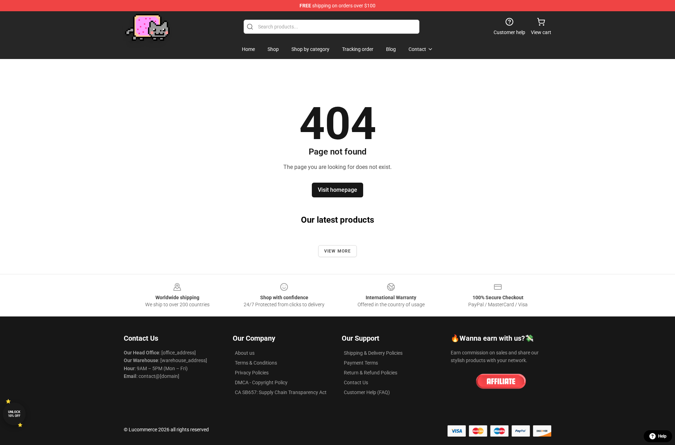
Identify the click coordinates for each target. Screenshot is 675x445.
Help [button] (662, 436)
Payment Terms (361, 363)
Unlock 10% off (14, 414)
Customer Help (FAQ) (367, 392)
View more (337, 251)
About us (245, 353)
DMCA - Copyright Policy (261, 382)
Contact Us (356, 382)
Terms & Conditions (256, 363)
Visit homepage (337, 189)
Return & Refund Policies (370, 372)
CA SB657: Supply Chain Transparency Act (281, 392)
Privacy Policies (252, 372)
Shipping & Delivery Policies (373, 353)
